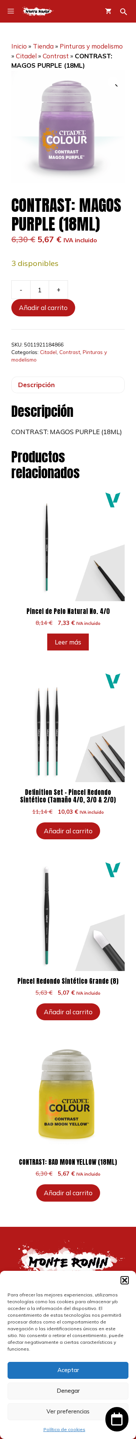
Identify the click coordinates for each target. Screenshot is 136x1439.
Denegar (68, 1390)
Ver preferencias (68, 1411)
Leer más (68, 642)
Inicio (19, 46)
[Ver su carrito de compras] (108, 11)
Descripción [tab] (36, 385)
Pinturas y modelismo (91, 46)
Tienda (43, 46)
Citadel (26, 56)
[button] (124, 1280)
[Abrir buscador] (123, 12)
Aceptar (68, 1370)
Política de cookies (64, 1429)
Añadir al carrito (43, 308)
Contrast (56, 56)
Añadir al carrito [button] (68, 831)
